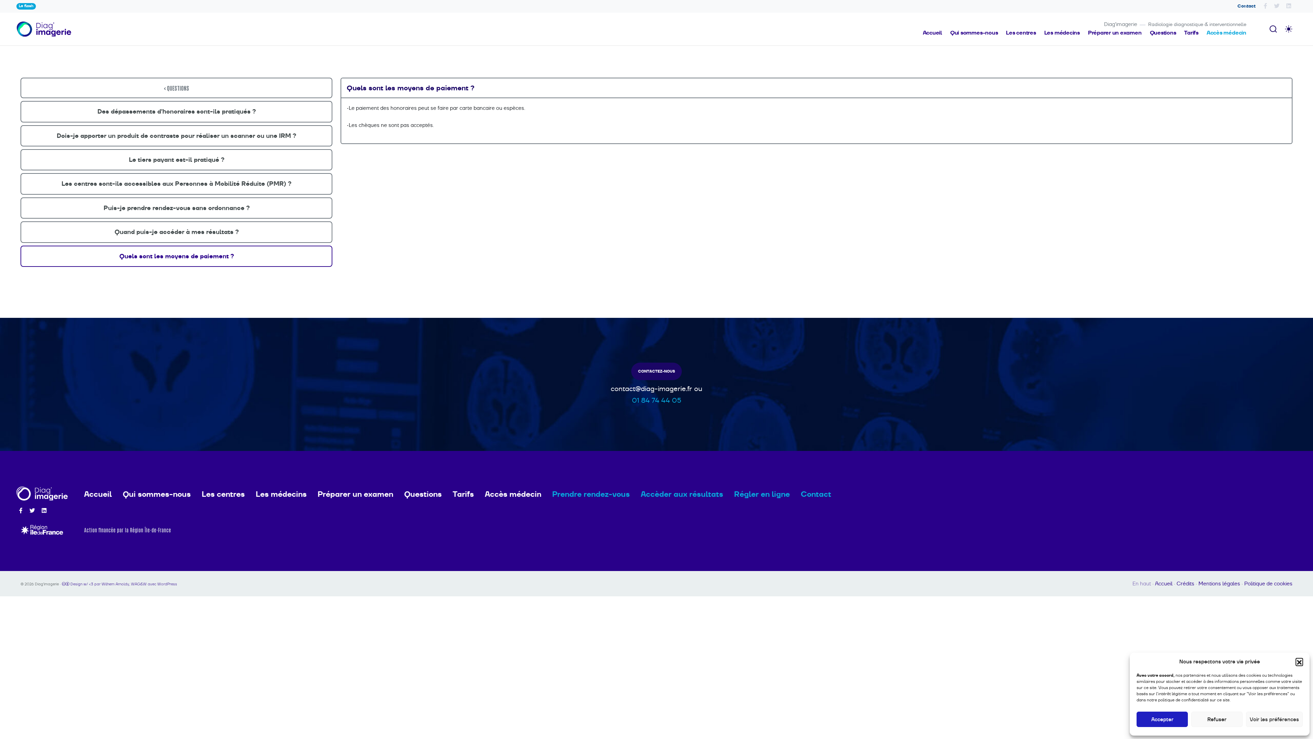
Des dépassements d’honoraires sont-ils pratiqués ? (176, 111)
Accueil (932, 33)
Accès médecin (1226, 33)
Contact (1246, 6)
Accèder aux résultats (682, 494)
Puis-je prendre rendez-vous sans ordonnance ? (177, 208)
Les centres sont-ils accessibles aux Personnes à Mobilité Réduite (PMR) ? (176, 184)
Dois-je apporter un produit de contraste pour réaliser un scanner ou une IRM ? (176, 136)
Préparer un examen (1115, 33)
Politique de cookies (1268, 583)
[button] (1299, 661)
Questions (1163, 33)
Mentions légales (1219, 583)
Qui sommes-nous (974, 33)
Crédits (1185, 583)
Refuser (1216, 719)
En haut (1141, 583)
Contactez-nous (656, 371)
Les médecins (1062, 33)
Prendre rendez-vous (591, 494)
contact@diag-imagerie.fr (651, 388)
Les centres (1021, 33)
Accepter (1162, 719)
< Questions (176, 88)
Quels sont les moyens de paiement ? (176, 256)
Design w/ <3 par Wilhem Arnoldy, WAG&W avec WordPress (123, 584)
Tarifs (1191, 33)
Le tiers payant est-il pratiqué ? (176, 160)
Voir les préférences (1274, 719)
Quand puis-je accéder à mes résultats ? (177, 232)
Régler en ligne (762, 494)
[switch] (1289, 29)
